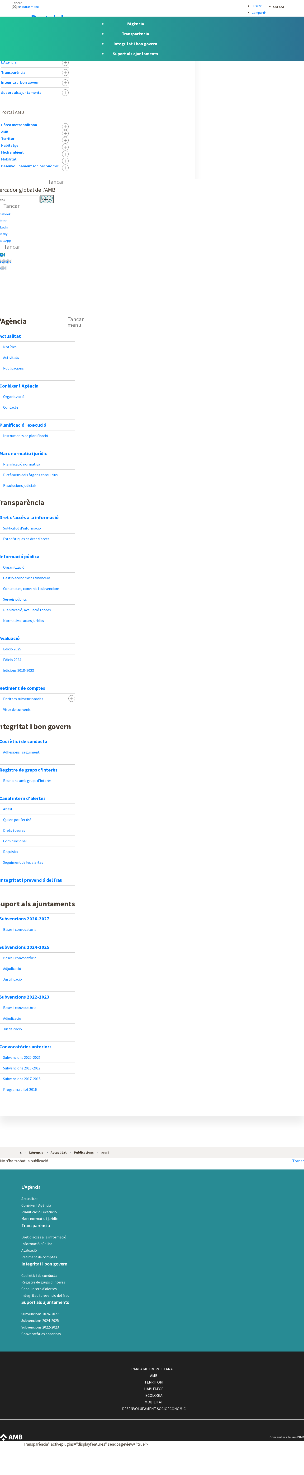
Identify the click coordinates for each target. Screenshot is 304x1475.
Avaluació (29, 1250)
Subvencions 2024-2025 (40, 1320)
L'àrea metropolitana (19, 124)
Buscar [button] (256, 6)
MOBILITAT (154, 1402)
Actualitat (29, 1198)
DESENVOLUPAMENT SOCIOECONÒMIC (154, 1408)
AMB (4, 131)
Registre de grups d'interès (43, 1282)
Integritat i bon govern (20, 82)
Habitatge (9, 145)
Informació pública (36, 1243)
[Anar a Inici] (21, 1152)
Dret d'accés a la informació (43, 1237)
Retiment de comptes (39, 1257)
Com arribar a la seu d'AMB (287, 1437)
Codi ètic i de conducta (39, 1275)
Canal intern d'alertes (39, 1288)
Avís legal (279, 1458)
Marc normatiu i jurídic (39, 1218)
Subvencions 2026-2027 (40, 1313)
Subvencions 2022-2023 (40, 1327)
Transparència (13, 72)
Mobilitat (9, 159)
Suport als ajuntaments (21, 92)
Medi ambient (12, 152)
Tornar (298, 1161)
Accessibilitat (281, 1451)
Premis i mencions (285, 1472)
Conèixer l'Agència (36, 1205)
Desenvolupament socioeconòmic (30, 166)
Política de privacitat (286, 1465)
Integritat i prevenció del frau (45, 1295)
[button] (152, 6)
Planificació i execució (39, 1212)
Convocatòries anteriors (41, 1333)
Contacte (279, 1444)
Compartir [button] (259, 12)
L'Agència (9, 62)
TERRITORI (153, 1382)
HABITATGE (153, 1388)
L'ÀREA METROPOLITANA (152, 1368)
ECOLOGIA (153, 1395)
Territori (8, 138)
